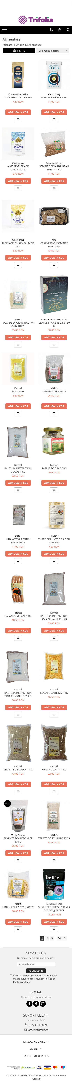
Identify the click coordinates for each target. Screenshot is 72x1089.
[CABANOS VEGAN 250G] (18, 589)
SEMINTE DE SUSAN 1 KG (18, 769)
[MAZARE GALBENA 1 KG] (54, 666)
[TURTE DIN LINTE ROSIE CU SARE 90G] (54, 515)
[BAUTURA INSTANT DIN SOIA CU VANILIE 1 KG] (54, 589)
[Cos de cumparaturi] (60, 29)
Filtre (20, 50)
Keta (54, 239)
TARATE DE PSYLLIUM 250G (54, 838)
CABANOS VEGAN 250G (18, 616)
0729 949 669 (38, 1025)
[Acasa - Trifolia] (36, 20)
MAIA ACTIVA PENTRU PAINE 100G (18, 540)
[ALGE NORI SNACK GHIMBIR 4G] (18, 216)
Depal (18, 535)
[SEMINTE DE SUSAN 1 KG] (18, 743)
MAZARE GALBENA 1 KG (54, 692)
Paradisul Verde (54, 163)
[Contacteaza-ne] (51, 29)
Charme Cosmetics (18, 94)
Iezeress (18, 612)
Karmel (18, 388)
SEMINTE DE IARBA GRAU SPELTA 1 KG (54, 168)
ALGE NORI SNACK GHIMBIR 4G (18, 244)
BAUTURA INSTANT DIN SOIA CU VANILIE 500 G (18, 694)
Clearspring (54, 94)
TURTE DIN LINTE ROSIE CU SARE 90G (54, 540)
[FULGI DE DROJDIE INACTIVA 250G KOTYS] (18, 295)
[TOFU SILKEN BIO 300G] (54, 75)
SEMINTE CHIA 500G (54, 391)
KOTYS (18, 319)
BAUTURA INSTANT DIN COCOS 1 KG (18, 470)
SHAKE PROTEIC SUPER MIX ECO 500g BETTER (54, 908)
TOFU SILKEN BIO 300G (54, 97)
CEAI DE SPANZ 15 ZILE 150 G (54, 324)
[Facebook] (29, 1004)
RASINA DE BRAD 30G (54, 468)
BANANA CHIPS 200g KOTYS (18, 907)
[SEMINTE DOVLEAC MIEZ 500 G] (18, 816)
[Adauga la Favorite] (18, 119)
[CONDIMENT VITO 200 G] (18, 75)
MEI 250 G (18, 391)
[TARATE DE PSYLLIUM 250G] (54, 816)
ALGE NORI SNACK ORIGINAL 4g (18, 168)
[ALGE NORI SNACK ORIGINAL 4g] (18, 143)
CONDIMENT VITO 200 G (18, 97)
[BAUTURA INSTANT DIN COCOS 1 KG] (18, 441)
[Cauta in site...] (68, 29)
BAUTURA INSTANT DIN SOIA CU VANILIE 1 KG (54, 617)
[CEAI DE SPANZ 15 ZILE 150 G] (54, 294)
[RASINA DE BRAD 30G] (54, 441)
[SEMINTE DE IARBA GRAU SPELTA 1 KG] (54, 143)
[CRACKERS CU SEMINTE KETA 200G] (54, 216)
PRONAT (54, 535)
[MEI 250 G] (18, 369)
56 (59, 938)
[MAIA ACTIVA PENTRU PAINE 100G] (18, 515)
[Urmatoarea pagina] (64, 938)
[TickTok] (36, 1004)
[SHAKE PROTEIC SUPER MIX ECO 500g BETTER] (54, 884)
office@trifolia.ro (38, 1029)
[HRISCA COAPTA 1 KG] (54, 743)
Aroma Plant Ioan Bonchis (54, 319)
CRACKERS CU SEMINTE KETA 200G (54, 244)
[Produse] (5, 30)
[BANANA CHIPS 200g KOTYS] (18, 884)
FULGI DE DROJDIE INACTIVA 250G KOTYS (18, 324)
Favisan (54, 464)
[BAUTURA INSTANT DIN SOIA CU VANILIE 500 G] (18, 666)
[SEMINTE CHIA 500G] (54, 369)
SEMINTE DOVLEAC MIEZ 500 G (18, 840)
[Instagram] (43, 1004)
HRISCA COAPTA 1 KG (54, 769)
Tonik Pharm (18, 835)
